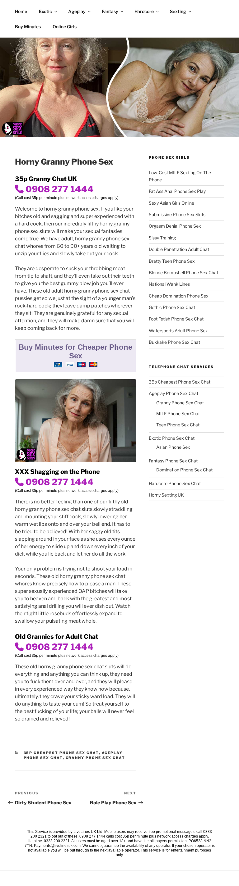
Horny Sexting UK (166, 495)
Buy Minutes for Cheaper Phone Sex (75, 351)
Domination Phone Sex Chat (184, 469)
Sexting (178, 11)
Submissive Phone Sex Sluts (177, 214)
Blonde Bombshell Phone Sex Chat (183, 272)
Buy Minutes (28, 26)
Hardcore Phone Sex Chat (175, 483)
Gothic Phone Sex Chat (172, 307)
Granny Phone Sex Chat (95, 758)
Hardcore (144, 11)
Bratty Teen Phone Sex (172, 261)
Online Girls (65, 26)
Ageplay (77, 11)
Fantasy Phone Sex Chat (173, 460)
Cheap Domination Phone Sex (179, 295)
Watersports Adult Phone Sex (178, 330)
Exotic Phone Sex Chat (171, 438)
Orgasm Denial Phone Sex (175, 226)
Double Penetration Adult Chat (179, 249)
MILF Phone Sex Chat (178, 413)
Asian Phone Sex (173, 447)
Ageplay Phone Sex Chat (173, 393)
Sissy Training (162, 237)
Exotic (45, 11)
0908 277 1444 (59, 189)
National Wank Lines (169, 284)
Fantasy (110, 11)
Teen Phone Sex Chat (177, 424)
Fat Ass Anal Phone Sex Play (177, 191)
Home (21, 11)
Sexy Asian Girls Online (171, 203)
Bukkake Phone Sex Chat (174, 342)
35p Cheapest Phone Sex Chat (61, 753)
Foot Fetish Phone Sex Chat (176, 318)
